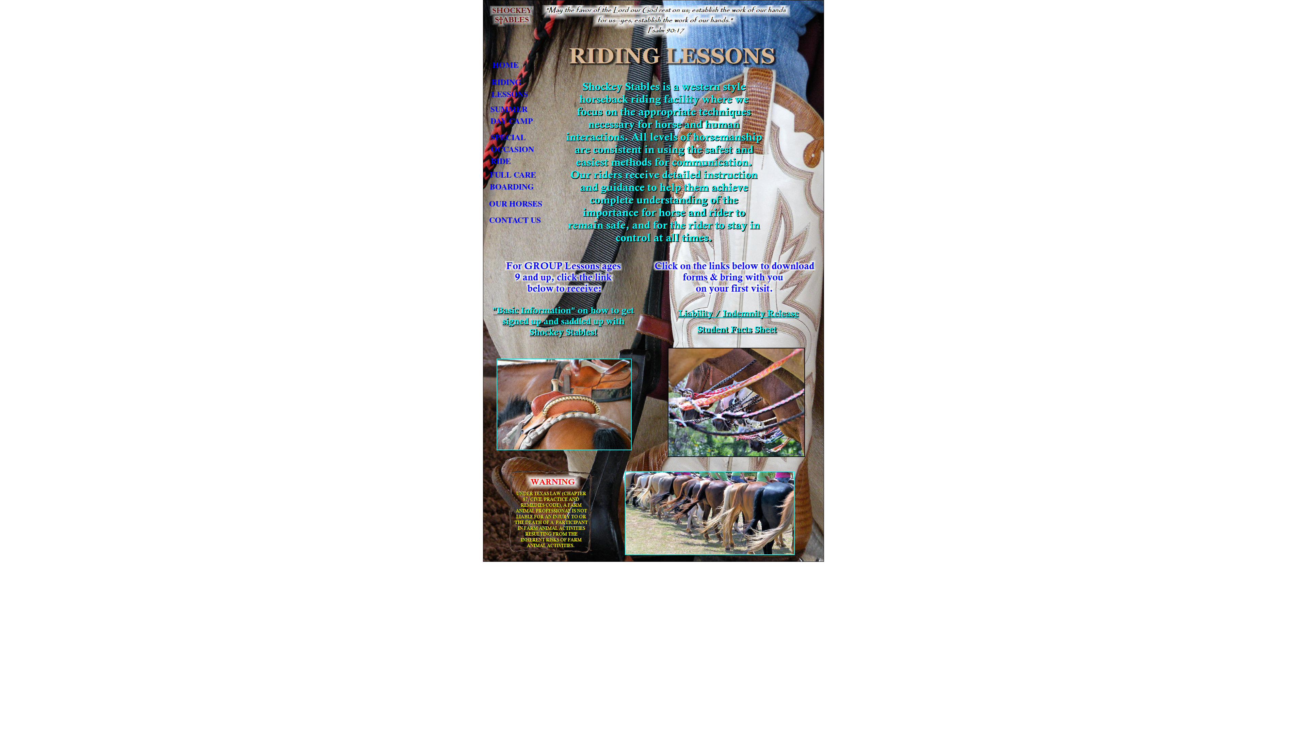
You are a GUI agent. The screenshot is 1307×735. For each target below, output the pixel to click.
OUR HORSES (515, 203)
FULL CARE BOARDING (513, 180)
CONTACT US (515, 220)
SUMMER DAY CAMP (511, 115)
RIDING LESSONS (509, 88)
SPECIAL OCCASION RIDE (512, 149)
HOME (506, 64)
